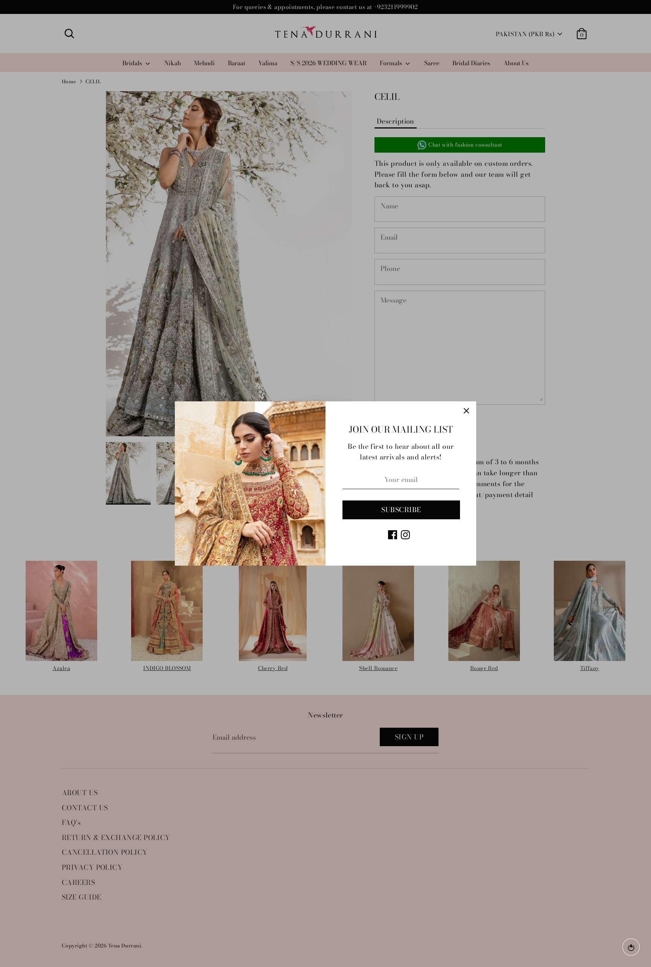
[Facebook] (392, 534)
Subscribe (401, 510)
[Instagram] (405, 534)
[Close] (466, 411)
